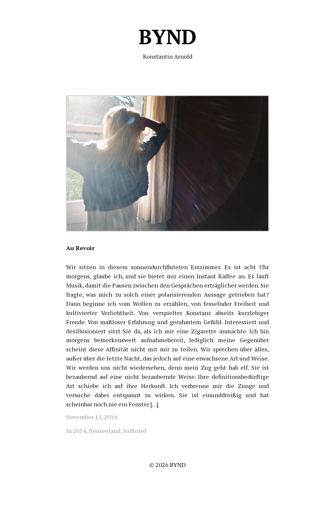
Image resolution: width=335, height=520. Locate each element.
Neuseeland (104, 431)
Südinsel (134, 431)
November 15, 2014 (91, 417)
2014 (79, 431)
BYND (168, 36)
